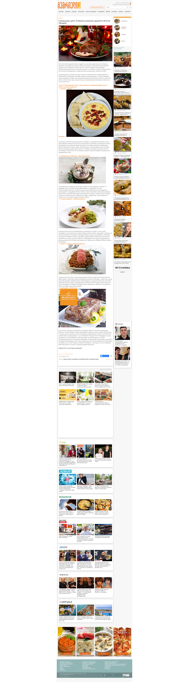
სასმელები (63, 670)
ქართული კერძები (65, 661)
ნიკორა (69, 359)
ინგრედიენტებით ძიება (97, 7)
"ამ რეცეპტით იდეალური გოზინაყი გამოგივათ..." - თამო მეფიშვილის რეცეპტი (121, 242)
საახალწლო (75, 359)
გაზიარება (106, 355)
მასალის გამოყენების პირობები (66, 353)
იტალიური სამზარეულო (89, 661)
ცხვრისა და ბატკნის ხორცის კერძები (115, 665)
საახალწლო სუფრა (94, 359)
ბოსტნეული (108, 666)
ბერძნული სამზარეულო (88, 663)
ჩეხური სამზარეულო (110, 663)
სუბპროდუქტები (86, 667)
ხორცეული (85, 665)
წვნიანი (62, 668)
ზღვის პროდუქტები (65, 666)
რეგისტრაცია (125, 2)
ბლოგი (65, 359)
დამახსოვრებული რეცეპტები (121, 4)
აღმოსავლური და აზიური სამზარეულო (115, 664)
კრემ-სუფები (63, 665)
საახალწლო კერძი (83, 359)
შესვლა (118, 2)
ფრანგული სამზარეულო (111, 661)
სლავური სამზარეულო (66, 663)
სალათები (85, 666)
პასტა (61, 667)
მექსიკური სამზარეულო (66, 664)
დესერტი (107, 667)
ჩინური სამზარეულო (88, 664)
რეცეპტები (66, 653)
